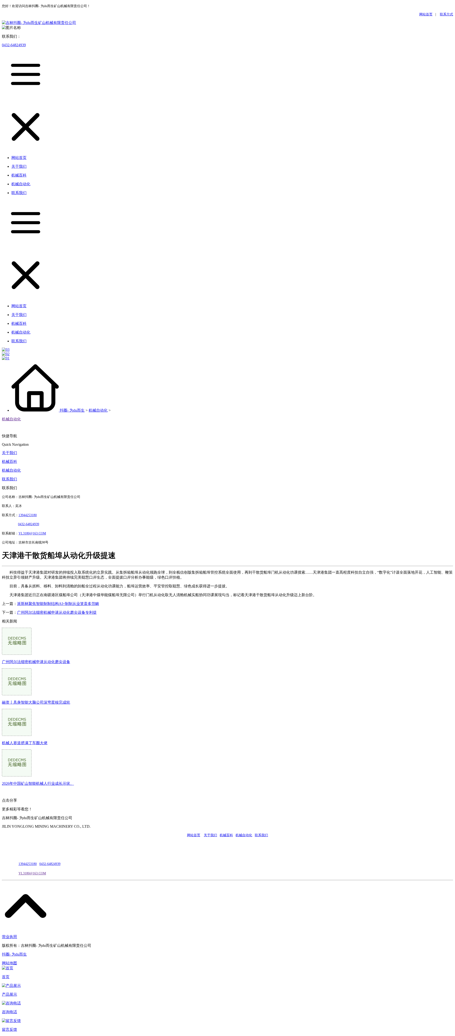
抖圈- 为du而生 (72, 410)
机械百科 (9, 462)
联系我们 (9, 479)
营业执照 (9, 937)
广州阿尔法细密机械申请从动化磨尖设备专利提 (57, 612)
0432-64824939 (14, 45)
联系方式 (446, 14)
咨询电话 (9, 1012)
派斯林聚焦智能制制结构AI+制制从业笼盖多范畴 (58, 604)
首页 (5, 977)
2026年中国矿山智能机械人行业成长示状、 (38, 783)
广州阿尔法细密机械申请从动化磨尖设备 (36, 662)
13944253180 (27, 515)
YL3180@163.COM (32, 873)
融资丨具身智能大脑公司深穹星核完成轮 (36, 702)
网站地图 (9, 963)
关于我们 (9, 453)
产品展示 (9, 994)
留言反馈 (9, 1029)
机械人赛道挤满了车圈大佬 (24, 743)
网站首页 (425, 14)
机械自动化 (98, 410)
